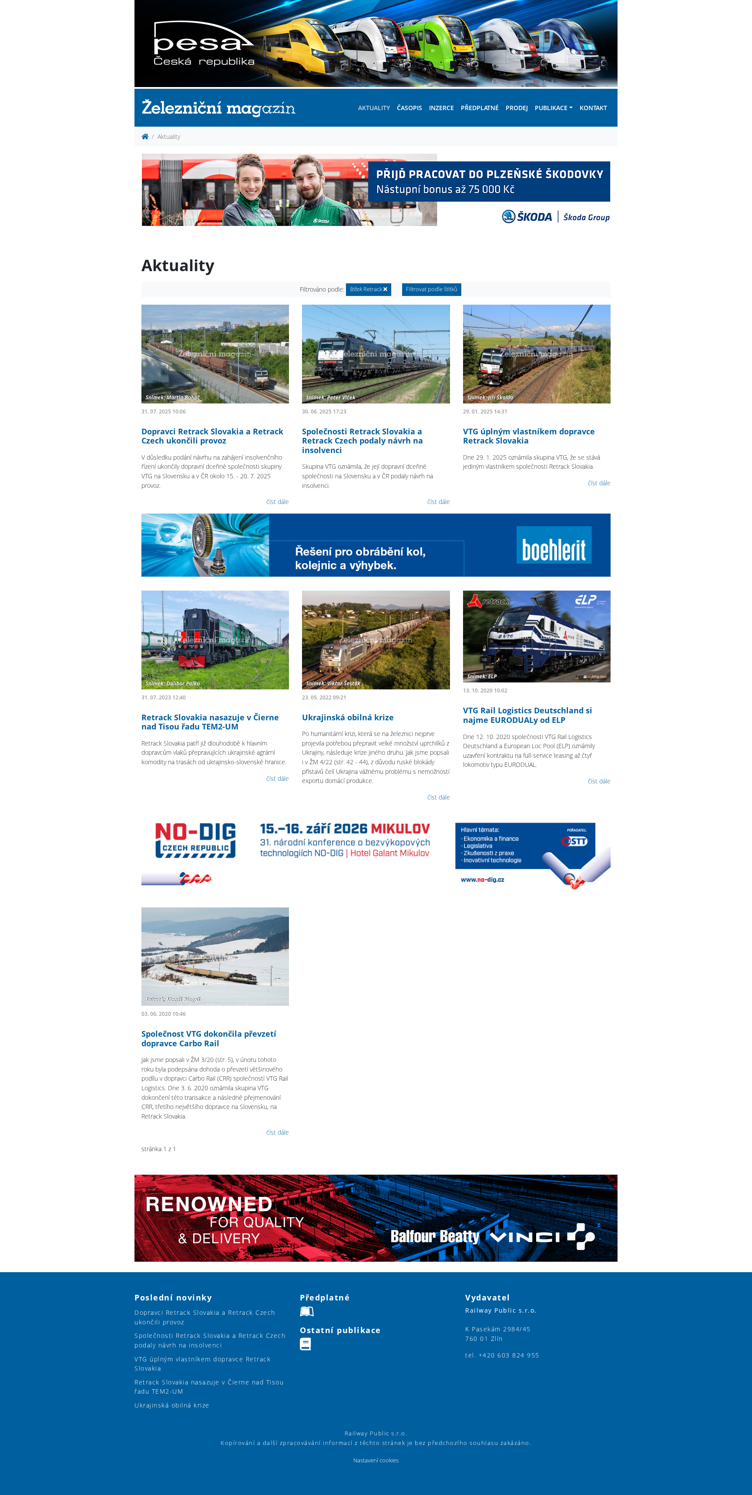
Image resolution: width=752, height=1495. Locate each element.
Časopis (409, 108)
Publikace (551, 108)
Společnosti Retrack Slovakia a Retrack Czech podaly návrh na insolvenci (362, 440)
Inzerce (441, 108)
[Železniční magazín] (222, 107)
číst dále (277, 501)
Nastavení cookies (376, 1460)
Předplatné (480, 108)
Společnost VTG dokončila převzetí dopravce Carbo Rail (208, 1038)
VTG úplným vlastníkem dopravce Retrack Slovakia (529, 436)
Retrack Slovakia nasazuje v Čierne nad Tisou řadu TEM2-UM (210, 722)
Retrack (366, 289)
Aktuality (374, 108)
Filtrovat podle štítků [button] (431, 289)
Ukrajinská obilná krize (348, 717)
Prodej (517, 108)
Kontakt (593, 108)
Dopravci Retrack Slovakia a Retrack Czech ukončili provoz (212, 436)
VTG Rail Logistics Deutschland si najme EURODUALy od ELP (527, 715)
